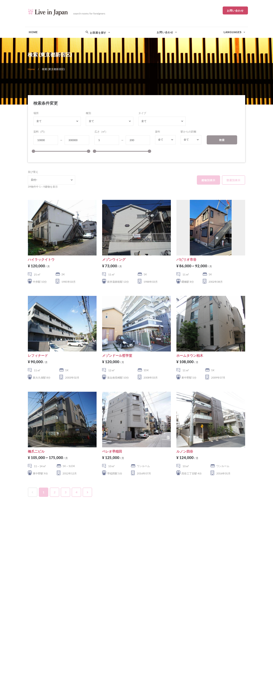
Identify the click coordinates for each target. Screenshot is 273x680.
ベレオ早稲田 (112, 451)
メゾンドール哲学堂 (117, 355)
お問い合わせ (235, 10)
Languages (233, 32)
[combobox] (57, 121)
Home (33, 32)
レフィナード (38, 355)
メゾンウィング (114, 259)
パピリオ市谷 (186, 259)
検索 (222, 139)
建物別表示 (208, 180)
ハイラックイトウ (41, 259)
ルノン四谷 (184, 451)
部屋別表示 (233, 180)
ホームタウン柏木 (189, 355)
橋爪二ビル (36, 451)
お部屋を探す (97, 32)
